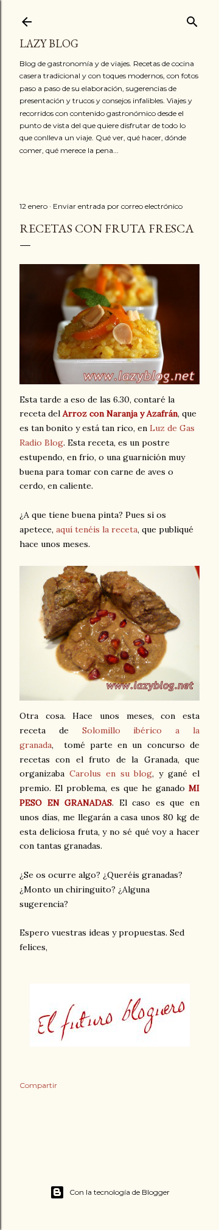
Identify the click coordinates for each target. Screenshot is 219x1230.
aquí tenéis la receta (96, 529)
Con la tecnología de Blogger (119, 1192)
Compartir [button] (38, 1085)
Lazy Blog (48, 43)
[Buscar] (192, 19)
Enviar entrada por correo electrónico (117, 206)
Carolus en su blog (111, 773)
